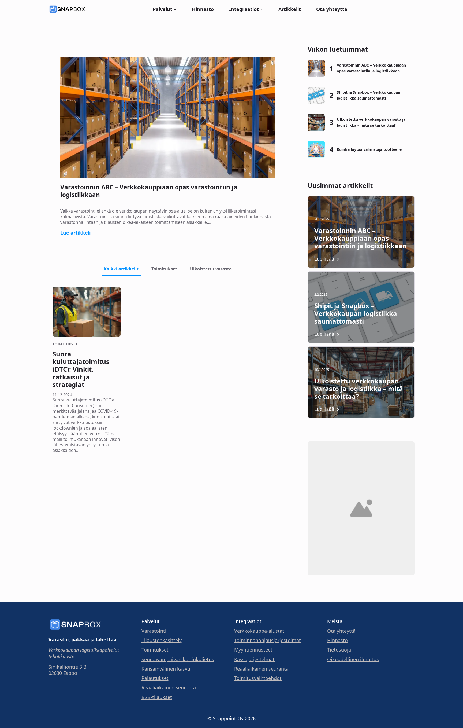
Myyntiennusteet (253, 650)
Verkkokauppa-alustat (259, 631)
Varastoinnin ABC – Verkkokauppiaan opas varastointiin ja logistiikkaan (148, 191)
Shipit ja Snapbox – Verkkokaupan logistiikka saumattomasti (368, 95)
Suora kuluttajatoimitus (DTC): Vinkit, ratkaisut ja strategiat (81, 369)
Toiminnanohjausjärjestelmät (267, 640)
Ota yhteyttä (331, 9)
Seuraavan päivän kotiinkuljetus (177, 659)
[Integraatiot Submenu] (261, 9)
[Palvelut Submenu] (174, 9)
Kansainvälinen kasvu (165, 669)
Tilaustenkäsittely (161, 640)
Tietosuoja (339, 650)
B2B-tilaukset (156, 697)
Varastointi (153, 631)
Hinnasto (203, 9)
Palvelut (162, 9)
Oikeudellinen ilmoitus (353, 659)
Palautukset (155, 678)
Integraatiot (244, 9)
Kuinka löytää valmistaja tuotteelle (369, 149)
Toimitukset (155, 650)
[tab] (121, 269)
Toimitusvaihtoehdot (258, 678)
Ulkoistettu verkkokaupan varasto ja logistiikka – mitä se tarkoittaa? (371, 122)
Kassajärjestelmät (254, 659)
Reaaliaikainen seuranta (168, 688)
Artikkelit (289, 9)
